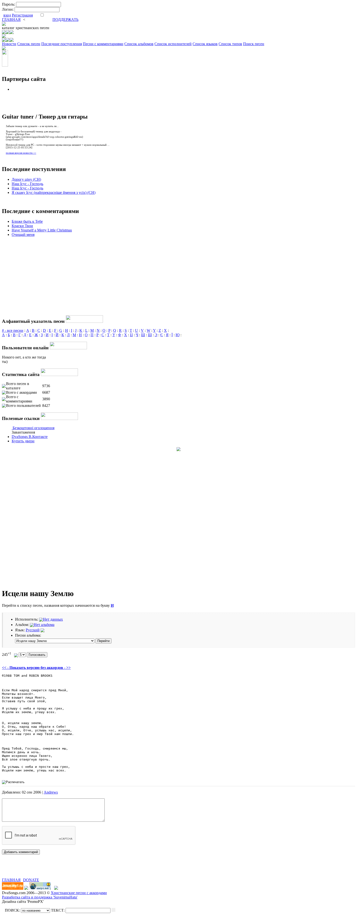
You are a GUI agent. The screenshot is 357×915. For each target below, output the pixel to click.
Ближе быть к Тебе (27, 221)
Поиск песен (253, 44)
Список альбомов (138, 44)
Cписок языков (205, 44)
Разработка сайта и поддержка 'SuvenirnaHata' (39, 897)
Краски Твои (22, 226)
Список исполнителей (173, 44)
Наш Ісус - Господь (27, 184)
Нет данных (53, 619)
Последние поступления (61, 44)
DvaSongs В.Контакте (30, 437)
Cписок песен (28, 44)
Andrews (51, 792)
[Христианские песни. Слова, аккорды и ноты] (4, 24)
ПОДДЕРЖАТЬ (65, 19)
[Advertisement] (59, 870)
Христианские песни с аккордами (79, 893)
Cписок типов (230, 44)
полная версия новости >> (21, 153)
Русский (33, 630)
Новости (9, 44)
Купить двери (23, 441)
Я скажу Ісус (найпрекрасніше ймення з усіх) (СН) (53, 192)
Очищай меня (23, 234)
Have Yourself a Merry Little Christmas (42, 230)
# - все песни (12, 330)
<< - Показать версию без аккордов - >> (36, 668)
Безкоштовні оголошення (33, 428)
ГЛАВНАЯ (11, 19)
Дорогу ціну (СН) (26, 179)
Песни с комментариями (103, 44)
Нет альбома (44, 625)
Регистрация (22, 15)
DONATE (31, 880)
